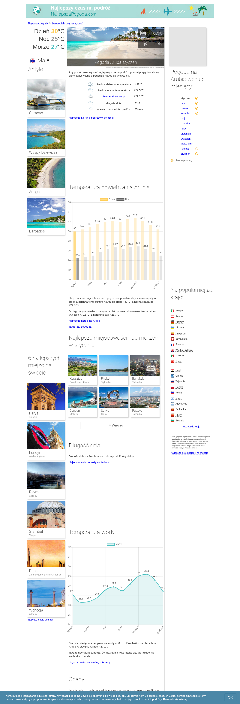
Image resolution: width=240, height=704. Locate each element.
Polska (179, 387)
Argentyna (181, 403)
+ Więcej (116, 425)
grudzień (185, 153)
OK (230, 697)
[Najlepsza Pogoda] (120, 17)
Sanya (105, 410)
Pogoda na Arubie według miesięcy (89, 662)
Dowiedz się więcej (175, 699)
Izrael (179, 398)
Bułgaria (180, 420)
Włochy (33, 495)
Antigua (35, 192)
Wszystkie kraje (191, 426)
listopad (185, 148)
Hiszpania (181, 333)
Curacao (36, 113)
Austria (179, 316)
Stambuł (36, 531)
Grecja (179, 375)
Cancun (75, 410)
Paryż (33, 413)
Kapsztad (76, 378)
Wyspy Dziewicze (43, 152)
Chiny (179, 415)
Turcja (32, 535)
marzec (185, 108)
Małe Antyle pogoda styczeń (67, 23)
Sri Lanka (181, 409)
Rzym (34, 492)
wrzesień (185, 138)
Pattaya (137, 410)
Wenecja (36, 610)
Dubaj (34, 571)
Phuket (105, 378)
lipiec (184, 128)
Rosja (179, 392)
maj (183, 118)
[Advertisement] (115, 148)
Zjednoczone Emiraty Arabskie (45, 574)
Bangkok (138, 378)
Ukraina (180, 327)
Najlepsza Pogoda (38, 23)
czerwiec (185, 123)
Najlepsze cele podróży (40, 619)
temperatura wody (114, 96)
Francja (33, 417)
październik (187, 143)
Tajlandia (180, 381)
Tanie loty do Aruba (80, 326)
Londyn (35, 452)
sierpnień (186, 133)
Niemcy (180, 321)
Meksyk (180, 355)
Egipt (178, 370)
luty (183, 103)
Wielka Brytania (37, 456)
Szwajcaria (181, 338)
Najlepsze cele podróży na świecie (89, 462)
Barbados (37, 231)
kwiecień (185, 113)
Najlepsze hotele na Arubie (84, 320)
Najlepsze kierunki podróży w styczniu (91, 117)
